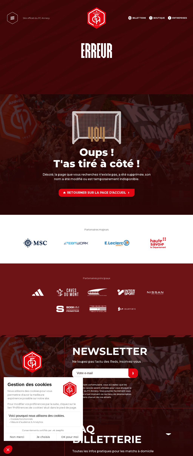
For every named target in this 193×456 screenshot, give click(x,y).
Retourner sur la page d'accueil (96, 192)
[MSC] (35, 242)
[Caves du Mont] (67, 292)
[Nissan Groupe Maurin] (155, 292)
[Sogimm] (67, 309)
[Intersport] (126, 292)
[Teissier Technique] (98, 309)
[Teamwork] (76, 242)
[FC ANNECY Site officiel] (96, 18)
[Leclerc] (117, 242)
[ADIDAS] (38, 292)
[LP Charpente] (127, 309)
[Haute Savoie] (158, 242)
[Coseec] (97, 292)
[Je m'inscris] (133, 373)
